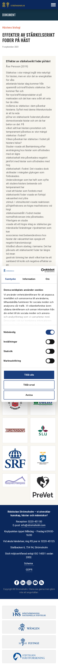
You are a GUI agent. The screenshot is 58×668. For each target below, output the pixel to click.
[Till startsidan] (13, 5)
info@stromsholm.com (33, 525)
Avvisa (29, 395)
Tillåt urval (29, 384)
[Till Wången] (29, 627)
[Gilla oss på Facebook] (16, 582)
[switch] (50, 341)
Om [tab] (47, 279)
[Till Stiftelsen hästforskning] (29, 612)
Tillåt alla (29, 374)
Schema (29, 563)
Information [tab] (29, 279)
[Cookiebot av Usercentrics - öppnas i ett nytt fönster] (41, 270)
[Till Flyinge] (29, 642)
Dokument (9, 14)
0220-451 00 (35, 521)
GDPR (29, 569)
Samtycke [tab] (10, 279)
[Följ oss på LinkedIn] (22, 582)
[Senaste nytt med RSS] (41, 582)
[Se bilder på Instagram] (29, 582)
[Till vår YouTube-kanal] (35, 582)
